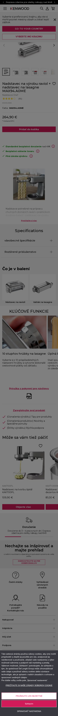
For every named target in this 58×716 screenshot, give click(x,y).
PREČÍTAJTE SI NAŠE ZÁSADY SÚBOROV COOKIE (29, 685)
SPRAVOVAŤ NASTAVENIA (29, 711)
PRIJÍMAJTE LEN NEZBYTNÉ (29, 696)
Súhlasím (29, 704)
